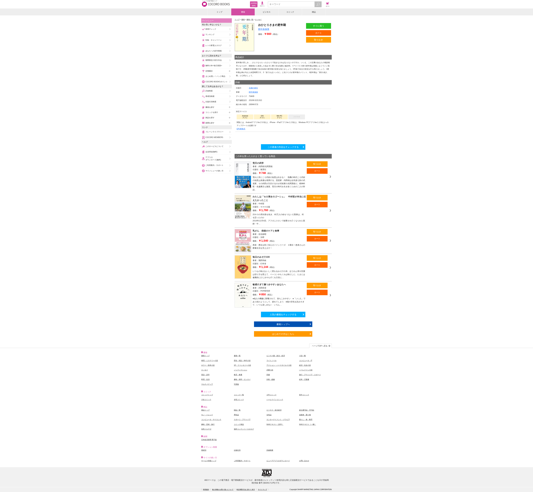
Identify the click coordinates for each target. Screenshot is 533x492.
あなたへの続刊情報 (213, 51)
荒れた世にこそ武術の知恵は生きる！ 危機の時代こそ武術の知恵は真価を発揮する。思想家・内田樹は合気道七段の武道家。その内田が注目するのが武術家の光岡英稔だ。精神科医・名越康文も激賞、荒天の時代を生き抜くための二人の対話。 (279, 183)
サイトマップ (262, 489)
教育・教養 (238, 375)
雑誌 (314, 12)
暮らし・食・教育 (305, 420)
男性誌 (236, 415)
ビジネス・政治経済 (273, 410)
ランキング (209, 34)
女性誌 (268, 415)
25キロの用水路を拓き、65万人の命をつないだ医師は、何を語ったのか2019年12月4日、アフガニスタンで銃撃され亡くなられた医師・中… (279, 219)
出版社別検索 (210, 102)
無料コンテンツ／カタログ (244, 429)
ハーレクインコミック (274, 400)
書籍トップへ (283, 324)
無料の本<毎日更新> (213, 66)
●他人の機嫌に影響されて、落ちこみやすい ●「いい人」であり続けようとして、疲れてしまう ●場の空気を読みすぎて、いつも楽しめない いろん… (279, 301)
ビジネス (267, 12)
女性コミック (239, 400)
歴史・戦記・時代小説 (242, 361)
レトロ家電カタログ (213, 45)
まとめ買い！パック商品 (215, 76)
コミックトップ (207, 395)
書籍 (243, 12)
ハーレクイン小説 (305, 370)
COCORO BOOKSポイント (216, 82)
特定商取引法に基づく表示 (246, 489)
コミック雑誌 (239, 424)
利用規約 (206, 489)
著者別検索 (209, 96)
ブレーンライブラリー (214, 132)
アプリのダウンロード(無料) (213, 158)
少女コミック (206, 400)
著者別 (203, 450)
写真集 (236, 384)
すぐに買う (318, 26)
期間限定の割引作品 (213, 60)
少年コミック (271, 395)
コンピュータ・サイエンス (211, 420)
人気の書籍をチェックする (283, 314)
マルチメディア (207, 384)
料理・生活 (205, 379)
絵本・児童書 (304, 379)
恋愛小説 (269, 370)
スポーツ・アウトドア (242, 420)
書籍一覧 (237, 356)
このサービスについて (214, 146)
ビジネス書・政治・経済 (275, 356)
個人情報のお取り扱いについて (222, 489)
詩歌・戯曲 (270, 379)
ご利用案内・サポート (214, 165)
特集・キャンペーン (213, 40)
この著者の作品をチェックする (283, 147)
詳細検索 (209, 91)
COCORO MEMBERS (214, 137)
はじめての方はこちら (283, 334)
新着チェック (210, 29)
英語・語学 (205, 375)
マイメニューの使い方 (214, 171)
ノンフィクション (240, 370)
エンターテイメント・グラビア (278, 420)
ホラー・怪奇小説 (208, 365)
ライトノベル (271, 361)
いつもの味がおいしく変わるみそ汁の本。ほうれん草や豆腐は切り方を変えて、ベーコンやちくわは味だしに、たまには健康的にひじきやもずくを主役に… (279, 274)
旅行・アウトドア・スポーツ (310, 375)
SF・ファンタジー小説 (242, 365)
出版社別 (237, 450)
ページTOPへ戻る (320, 346)
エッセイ (204, 370)
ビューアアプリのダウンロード (278, 461)
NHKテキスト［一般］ (307, 424)
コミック (290, 12)
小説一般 (302, 356)
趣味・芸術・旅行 (208, 424)
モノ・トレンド (207, 415)
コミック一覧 (239, 395)
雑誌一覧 (237, 410)
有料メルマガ (206, 429)
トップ (219, 12)
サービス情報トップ (208, 461)
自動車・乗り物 (305, 415)
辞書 (268, 375)
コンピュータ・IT (305, 361)
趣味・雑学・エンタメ (242, 379)
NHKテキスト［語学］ (274, 424)
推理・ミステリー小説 (209, 361)
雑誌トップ (205, 410)
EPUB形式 (241, 129)
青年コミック (304, 395)
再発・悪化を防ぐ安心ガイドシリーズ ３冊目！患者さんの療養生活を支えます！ (279, 246)
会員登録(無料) (211, 152)
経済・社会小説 (305, 365)
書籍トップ (205, 356)
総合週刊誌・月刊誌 (306, 410)
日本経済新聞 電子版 (209, 440)
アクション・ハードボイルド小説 (278, 365)
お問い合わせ (304, 461)
